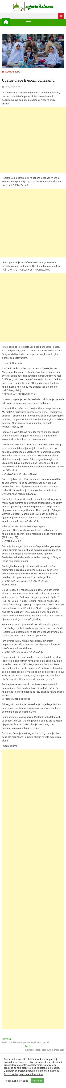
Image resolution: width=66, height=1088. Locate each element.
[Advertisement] (33, 140)
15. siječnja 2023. (13, 87)
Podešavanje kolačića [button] (16, 1080)
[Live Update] (61, 16)
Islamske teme (12, 72)
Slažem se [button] (37, 1081)
